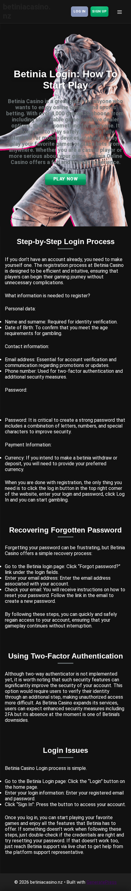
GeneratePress (102, 882)
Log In (79, 11)
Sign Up (99, 11)
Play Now (65, 179)
